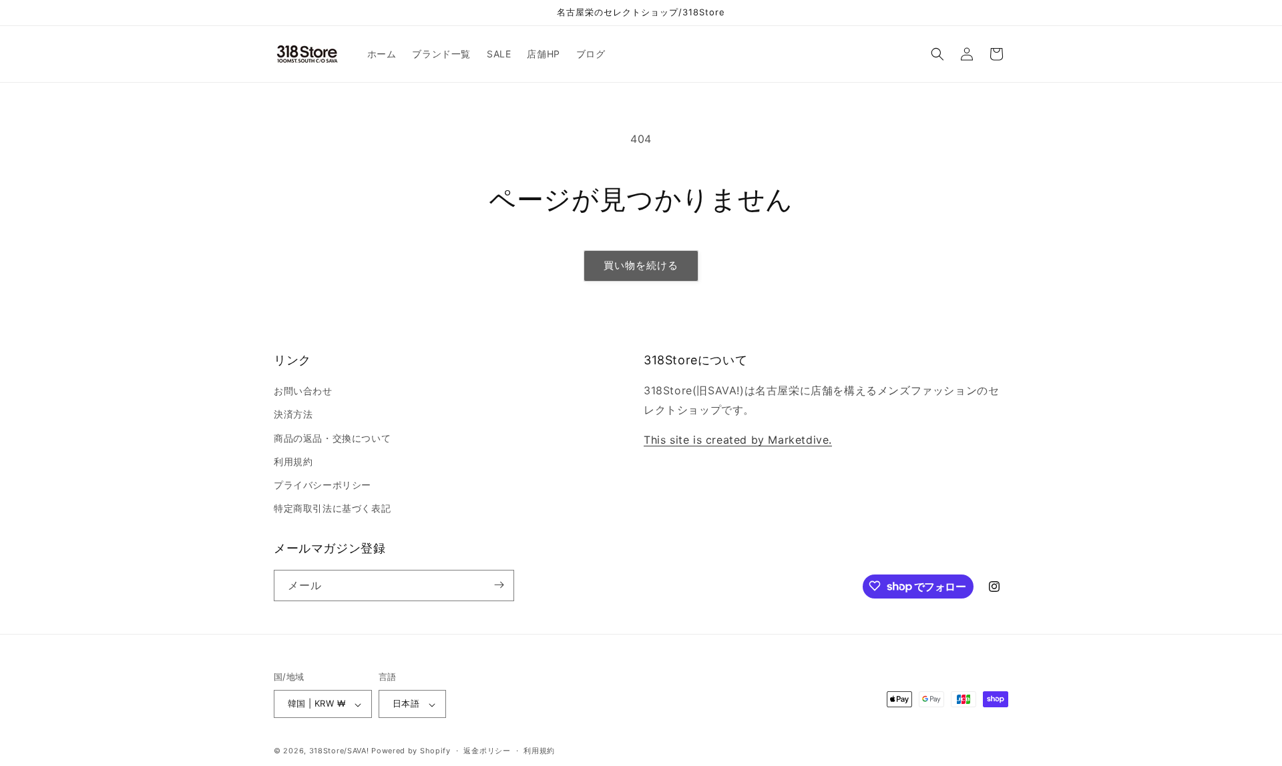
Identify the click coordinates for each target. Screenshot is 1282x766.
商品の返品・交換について (332, 438)
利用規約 (293, 461)
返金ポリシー (486, 750)
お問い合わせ (303, 391)
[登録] (498, 585)
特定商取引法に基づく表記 (332, 508)
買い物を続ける (641, 265)
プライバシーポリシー (322, 484)
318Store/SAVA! (339, 751)
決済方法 (293, 414)
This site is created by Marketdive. (738, 439)
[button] (937, 54)
